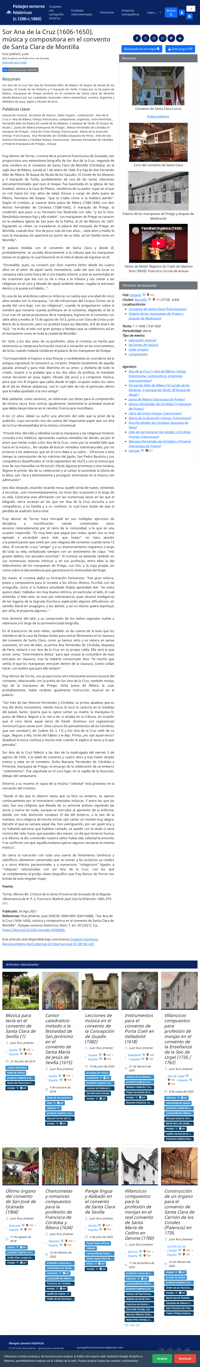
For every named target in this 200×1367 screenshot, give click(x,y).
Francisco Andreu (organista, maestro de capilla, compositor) (179, 1139)
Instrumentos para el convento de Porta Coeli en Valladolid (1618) (139, 1028)
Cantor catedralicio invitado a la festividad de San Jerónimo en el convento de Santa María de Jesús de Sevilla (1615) (59, 1038)
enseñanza (92, 1078)
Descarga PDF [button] (182, 49)
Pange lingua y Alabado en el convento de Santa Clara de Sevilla (100, 1201)
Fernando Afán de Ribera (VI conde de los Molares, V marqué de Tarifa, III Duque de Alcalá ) (159, 390)
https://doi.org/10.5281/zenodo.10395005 (33, 930)
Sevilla (13, 1050)
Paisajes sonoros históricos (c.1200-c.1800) (29, 12)
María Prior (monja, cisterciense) (139, 1320)
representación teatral (178, 1103)
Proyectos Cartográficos (130, 12)
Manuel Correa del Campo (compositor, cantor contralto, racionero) (60, 1118)
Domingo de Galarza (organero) (179, 1303)
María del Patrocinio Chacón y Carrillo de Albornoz (20, 1083)
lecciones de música (143, 345)
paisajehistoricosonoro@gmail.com (100, 1347)
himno (89, 1263)
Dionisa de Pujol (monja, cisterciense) (139, 1294)
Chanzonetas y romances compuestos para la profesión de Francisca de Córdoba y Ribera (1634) (58, 1209)
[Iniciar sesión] (182, 13)
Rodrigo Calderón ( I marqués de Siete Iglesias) (139, 1087)
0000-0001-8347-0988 (14, 62)
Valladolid (134, 1055)
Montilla (140, 299)
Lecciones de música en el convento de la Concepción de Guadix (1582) (99, 1028)
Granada (15, 1225)
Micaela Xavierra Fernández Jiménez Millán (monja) (179, 1118)
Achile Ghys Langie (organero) (20, 1257)
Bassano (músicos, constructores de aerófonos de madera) (139, 1102)
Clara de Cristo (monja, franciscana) (155, 413)
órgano (11, 1247)
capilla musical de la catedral (179, 1134)
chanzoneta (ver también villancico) (60, 1268)
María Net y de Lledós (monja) (179, 1123)
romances (52, 1273)
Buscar (171, 10)
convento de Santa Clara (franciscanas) (157, 309)
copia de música (16, 1072)
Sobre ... (153, 12)
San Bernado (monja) (97, 1093)
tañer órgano (138, 349)
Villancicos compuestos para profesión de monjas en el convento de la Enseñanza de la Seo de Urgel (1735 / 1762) (178, 1038)
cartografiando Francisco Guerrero (99, 1253)
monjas (134, 451)
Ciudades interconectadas (81, 12)
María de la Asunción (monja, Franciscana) (160, 418)
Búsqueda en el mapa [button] (140, 49)
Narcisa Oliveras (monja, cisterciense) (139, 1314)
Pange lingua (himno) (97, 1243)
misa (49, 1103)
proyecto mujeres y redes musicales (20, 1078)
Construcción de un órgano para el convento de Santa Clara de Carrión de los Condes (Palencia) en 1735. (179, 1212)
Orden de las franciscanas (60, 1299)
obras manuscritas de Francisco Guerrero (99, 1258)
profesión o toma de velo (179, 1108)
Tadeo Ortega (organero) (179, 1313)
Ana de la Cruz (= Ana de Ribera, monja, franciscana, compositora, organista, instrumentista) (157, 376)
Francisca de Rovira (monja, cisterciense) (139, 1304)
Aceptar (162, 1358)
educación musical (142, 340)
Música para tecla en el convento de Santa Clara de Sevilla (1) (20, 1025)
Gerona (133, 1252)
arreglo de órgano (176, 1277)
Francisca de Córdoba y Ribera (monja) (60, 1283)
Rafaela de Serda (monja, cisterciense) (139, 1299)
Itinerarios (107, 12)
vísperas (51, 1108)
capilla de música (56, 1294)
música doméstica (17, 1067)
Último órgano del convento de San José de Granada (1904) (20, 1201)
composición (138, 354)
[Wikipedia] (144, 294)
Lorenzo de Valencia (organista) (99, 1088)
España (135, 295)
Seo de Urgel (176, 1076)
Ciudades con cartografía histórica (56, 12)
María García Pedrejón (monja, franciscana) (179, 1298)
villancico (171, 1098)
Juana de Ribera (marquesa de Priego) (157, 399)
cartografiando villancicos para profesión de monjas (179, 1113)
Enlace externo (158, 116)
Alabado (90, 1248)
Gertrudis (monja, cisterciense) (139, 1309)
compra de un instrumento (139, 1077)
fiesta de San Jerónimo (59, 1098)
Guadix (93, 1055)
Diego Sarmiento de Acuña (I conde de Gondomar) (139, 1092)
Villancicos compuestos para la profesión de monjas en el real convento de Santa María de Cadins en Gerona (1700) (139, 1214)
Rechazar (185, 1358)
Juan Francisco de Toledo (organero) (179, 1308)
